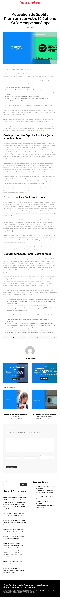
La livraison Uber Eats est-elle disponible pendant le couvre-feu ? (13, 570)
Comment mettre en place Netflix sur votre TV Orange (45, 506)
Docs (30, 9)
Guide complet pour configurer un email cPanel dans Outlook (14, 506)
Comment (8, 437)
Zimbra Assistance (30, 27)
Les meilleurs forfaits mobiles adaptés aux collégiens (16, 415)
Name (7, 455)
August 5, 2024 (21, 418)
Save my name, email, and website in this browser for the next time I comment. (26, 462)
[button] (28, 421)
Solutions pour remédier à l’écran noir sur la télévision (45, 502)
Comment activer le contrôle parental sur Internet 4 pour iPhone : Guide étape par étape (46, 496)
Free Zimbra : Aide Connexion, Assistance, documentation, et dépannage (25, 586)
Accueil (42, 590)
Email (25, 455)
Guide (44, 367)
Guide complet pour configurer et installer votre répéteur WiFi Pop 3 (44, 415)
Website (42, 455)
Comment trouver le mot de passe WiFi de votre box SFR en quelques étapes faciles (14, 522)
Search (5, 481)
